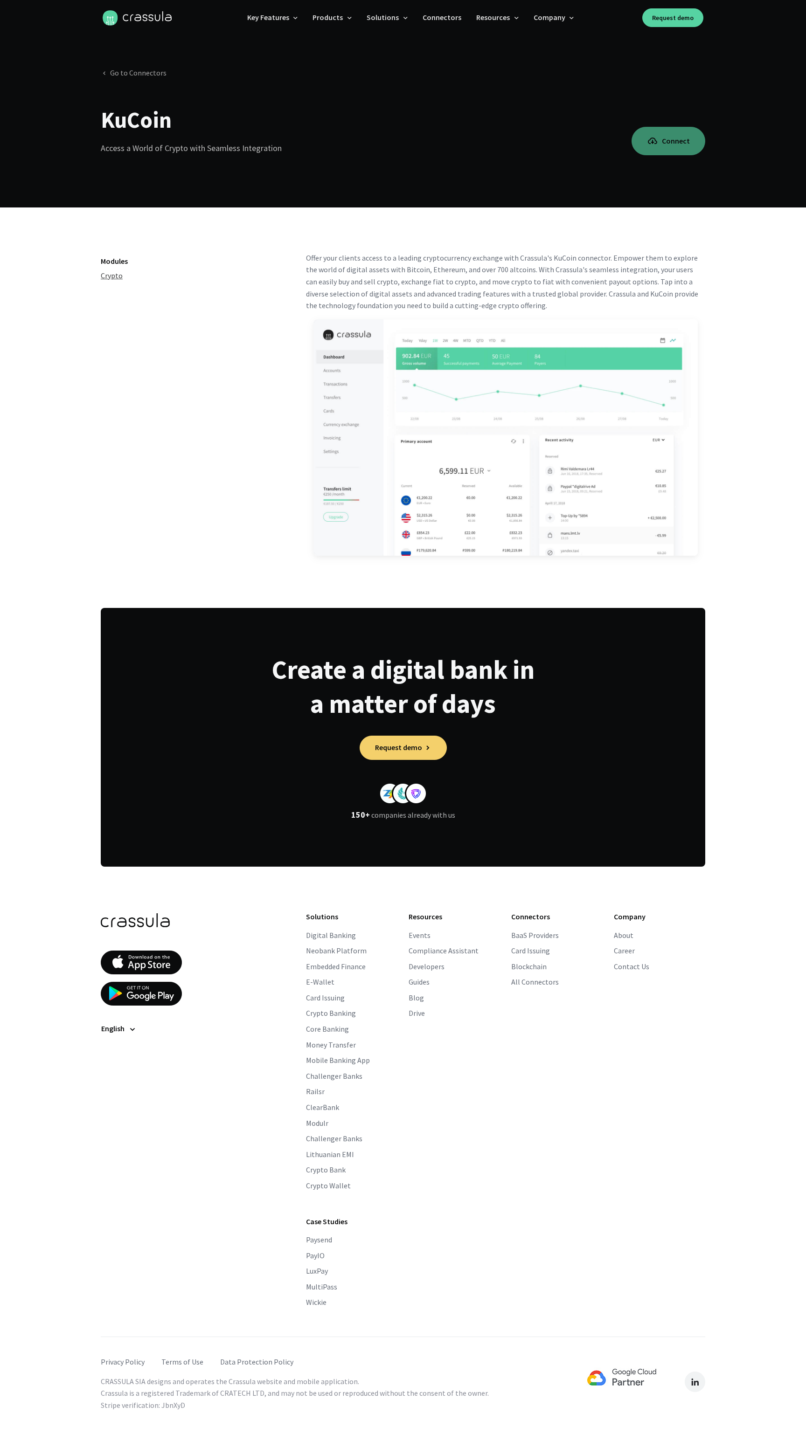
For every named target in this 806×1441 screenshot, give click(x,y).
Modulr (317, 1123)
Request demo (673, 18)
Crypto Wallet (328, 1185)
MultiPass (321, 1286)
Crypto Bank (326, 1169)
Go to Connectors (138, 72)
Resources (493, 17)
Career (624, 950)
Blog (416, 997)
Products (328, 17)
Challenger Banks (334, 1076)
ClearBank (322, 1107)
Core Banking (327, 1029)
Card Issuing (325, 997)
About (623, 935)
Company (549, 17)
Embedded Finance (336, 966)
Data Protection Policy (256, 1361)
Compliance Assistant (444, 950)
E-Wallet (320, 981)
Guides (419, 981)
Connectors (442, 17)
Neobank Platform (336, 950)
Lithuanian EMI (330, 1154)
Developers (427, 966)
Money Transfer (331, 1044)
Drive (417, 1013)
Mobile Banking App (338, 1060)
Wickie (316, 1302)
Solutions (383, 17)
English (113, 1028)
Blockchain (529, 966)
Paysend (319, 1239)
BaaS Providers (535, 935)
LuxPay (317, 1271)
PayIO (315, 1255)
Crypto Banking (331, 1013)
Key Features (268, 17)
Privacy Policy (123, 1361)
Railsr (315, 1091)
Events (420, 935)
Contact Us (631, 966)
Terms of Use (182, 1361)
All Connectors (535, 981)
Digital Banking (331, 935)
